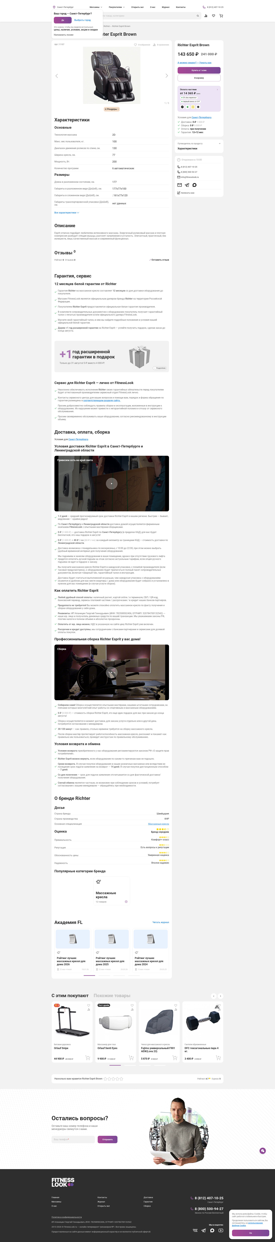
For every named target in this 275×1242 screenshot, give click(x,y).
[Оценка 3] (113, 1078)
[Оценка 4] (117, 1078)
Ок (250, 1233)
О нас (152, 7)
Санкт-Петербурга (201, 117)
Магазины (56, 1202)
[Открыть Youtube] (220, 1230)
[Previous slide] (56, 76)
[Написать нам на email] (179, 185)
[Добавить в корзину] (87, 1057)
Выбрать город (82, 20)
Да (62, 20)
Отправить (107, 1139)
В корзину (199, 78)
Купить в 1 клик (199, 70)
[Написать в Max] (194, 185)
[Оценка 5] (121, 1078)
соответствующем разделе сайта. (101, 400)
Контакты (180, 7)
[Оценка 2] (109, 1078)
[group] (89, 975)
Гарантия (148, 1202)
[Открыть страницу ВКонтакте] (195, 1230)
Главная (55, 1197)
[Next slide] (167, 76)
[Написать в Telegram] (187, 185)
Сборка (147, 1206)
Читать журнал (161, 922)
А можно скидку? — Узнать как (194, 62)
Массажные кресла (158, 824)
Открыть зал (137, 7)
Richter (107, 26)
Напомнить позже (63, 34)
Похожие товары (112, 995)
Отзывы (65, 252)
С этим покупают (70, 995)
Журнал (165, 7)
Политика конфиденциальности (67, 1217)
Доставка (148, 1197)
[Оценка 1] (105, 1078)
